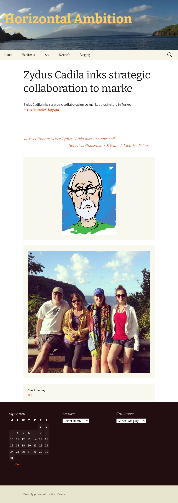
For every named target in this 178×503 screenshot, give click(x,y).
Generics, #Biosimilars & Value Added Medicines (112, 145)
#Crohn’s (64, 55)
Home (8, 55)
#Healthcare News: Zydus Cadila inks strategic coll (69, 138)
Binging (85, 55)
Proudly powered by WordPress (44, 494)
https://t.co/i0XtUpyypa (41, 109)
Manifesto (29, 55)
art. (30, 395)
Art (47, 55)
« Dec (16, 464)
